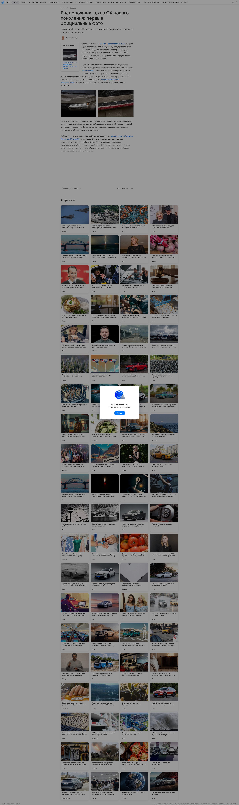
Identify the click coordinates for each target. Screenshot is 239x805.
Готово (119, 413)
